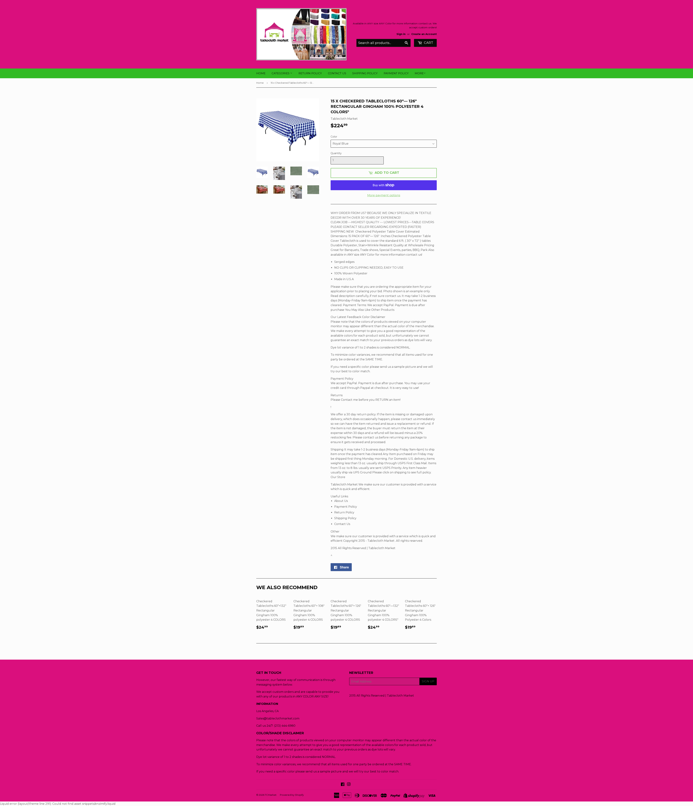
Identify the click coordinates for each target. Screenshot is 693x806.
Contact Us (337, 73)
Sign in (401, 34)
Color (334, 136)
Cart (428, 43)
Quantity (336, 153)
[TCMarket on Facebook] (343, 784)
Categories (281, 73)
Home (260, 73)
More (419, 73)
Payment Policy (396, 73)
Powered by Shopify (292, 794)
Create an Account (424, 34)
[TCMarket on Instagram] (349, 784)
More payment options (383, 195)
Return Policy (310, 73)
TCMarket (270, 794)
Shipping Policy (365, 73)
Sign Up (428, 681)
